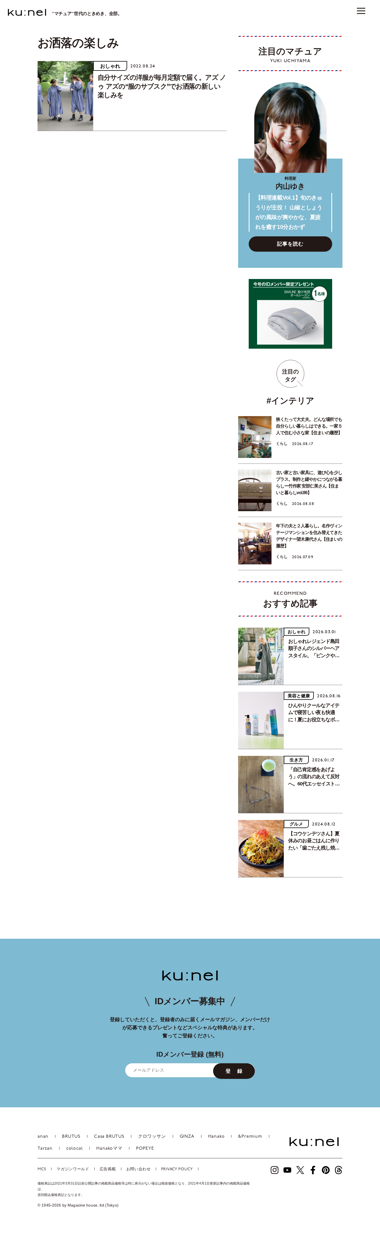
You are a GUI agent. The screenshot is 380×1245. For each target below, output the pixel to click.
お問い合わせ (138, 1169)
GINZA (187, 1136)
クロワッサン (152, 1136)
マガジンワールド (72, 1169)
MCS (42, 1169)
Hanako (216, 1136)
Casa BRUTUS (109, 1136)
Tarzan (45, 1148)
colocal (74, 1148)
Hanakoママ (109, 1148)
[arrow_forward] (274, 1170)
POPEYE (145, 1148)
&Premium (250, 1136)
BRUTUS (71, 1136)
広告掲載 (108, 1169)
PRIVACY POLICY (177, 1169)
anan (43, 1136)
